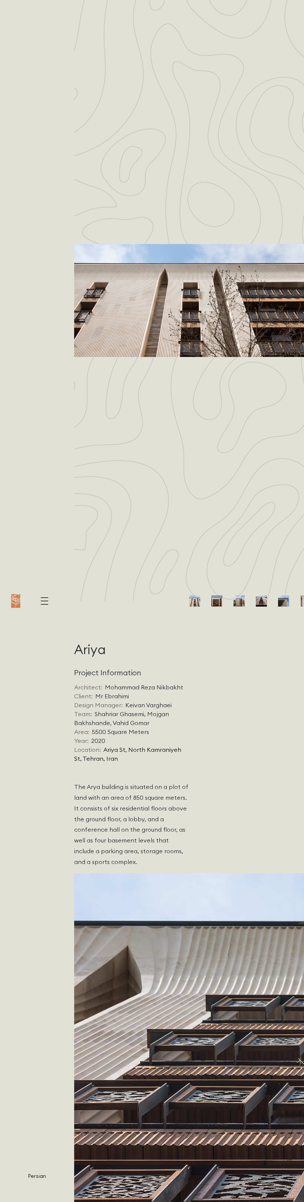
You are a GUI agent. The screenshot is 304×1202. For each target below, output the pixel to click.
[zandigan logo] (15, 601)
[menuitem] (37, 1176)
